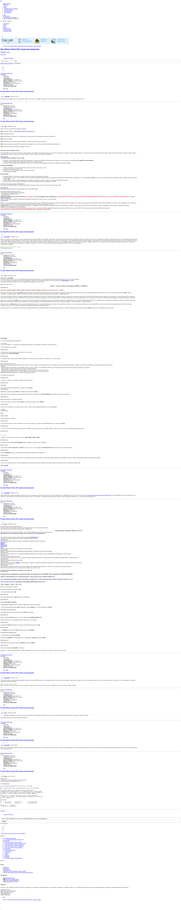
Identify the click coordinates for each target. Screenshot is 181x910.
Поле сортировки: (19, 818)
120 (11, 78)
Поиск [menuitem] (5, 27)
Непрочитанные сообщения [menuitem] (10, 17)
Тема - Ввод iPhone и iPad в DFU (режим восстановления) (19, 872)
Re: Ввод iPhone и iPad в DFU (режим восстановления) (17, 91)
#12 (2, 126)
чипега (8, 52)
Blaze (2, 104)
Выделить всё (6, 783)
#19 (2, 745)
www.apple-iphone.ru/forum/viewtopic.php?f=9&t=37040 (98, 495)
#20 (2, 776)
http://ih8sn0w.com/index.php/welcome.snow (24, 131)
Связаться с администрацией (12, 879)
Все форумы (8, 870)
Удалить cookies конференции (12, 880)
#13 (2, 236)
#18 (2, 712)
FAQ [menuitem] (4, 26)
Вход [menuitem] (4, 14)
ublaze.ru (7, 867)
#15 (2, 492)
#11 (2, 96)
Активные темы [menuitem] (7, 31)
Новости (7, 868)
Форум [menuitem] (5, 24)
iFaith (6, 465)
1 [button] (3, 67)
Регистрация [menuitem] (6, 16)
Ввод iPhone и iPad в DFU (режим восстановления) (20, 49)
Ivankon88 (3, 74)
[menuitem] (7, 3)
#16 (2, 524)
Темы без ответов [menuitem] (7, 29)
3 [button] (3, 69)
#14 (2, 275)
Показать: (4, 818)
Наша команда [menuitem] (6, 28)
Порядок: (36, 818)
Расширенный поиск (10, 878)
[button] (3, 65)
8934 (11, 108)
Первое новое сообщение (7, 63)
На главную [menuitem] (6, 23)
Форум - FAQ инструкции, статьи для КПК (15, 871)
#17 (2, 677)
